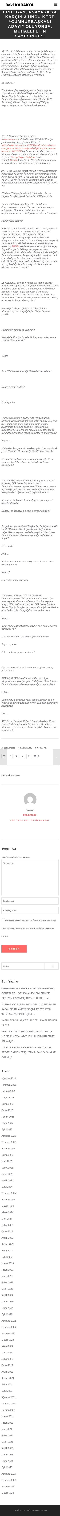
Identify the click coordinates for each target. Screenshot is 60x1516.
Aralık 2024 (7, 1180)
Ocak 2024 (7, 1231)
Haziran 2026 (8, 1091)
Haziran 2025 (8, 1148)
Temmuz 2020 (8, 1480)
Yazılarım (15, 775)
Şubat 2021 (7, 1435)
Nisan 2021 (7, 1422)
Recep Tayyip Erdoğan (23, 157)
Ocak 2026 (7, 1110)
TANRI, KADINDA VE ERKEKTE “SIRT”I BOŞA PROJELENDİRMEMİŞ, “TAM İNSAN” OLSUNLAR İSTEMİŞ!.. (28, 1052)
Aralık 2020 (7, 1448)
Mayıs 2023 (7, 1263)
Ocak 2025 (7, 1174)
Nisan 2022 (7, 1346)
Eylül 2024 (6, 1186)
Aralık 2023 (7, 1237)
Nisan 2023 (7, 1269)
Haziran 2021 (8, 1410)
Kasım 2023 (7, 1244)
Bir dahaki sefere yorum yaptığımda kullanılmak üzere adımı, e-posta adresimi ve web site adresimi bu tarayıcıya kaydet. (28, 928)
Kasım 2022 (7, 1301)
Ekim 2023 (7, 1250)
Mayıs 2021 (7, 1416)
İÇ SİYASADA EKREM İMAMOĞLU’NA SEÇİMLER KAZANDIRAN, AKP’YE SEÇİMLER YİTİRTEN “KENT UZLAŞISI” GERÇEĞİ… (28, 1009)
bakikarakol (30, 814)
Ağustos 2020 (8, 1473)
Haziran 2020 (8, 1486)
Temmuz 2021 (8, 1403)
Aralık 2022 (7, 1295)
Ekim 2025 (7, 1123)
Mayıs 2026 (7, 1097)
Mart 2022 (6, 1352)
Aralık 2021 (7, 1371)
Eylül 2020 (6, 1467)
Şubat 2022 (7, 1359)
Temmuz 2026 (8, 1084)
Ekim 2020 (7, 1461)
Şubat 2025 (7, 1167)
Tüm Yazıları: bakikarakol (30, 820)
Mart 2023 (6, 1276)
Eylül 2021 (6, 1390)
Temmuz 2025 (8, 1142)
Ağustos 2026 (8, 1078)
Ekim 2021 (7, 1384)
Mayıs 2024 (7, 1206)
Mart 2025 (6, 1161)
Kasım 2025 (7, 1116)
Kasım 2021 (7, 1378)
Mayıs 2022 (7, 1339)
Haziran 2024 (8, 1199)
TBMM (15, 246)
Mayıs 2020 (7, 1492)
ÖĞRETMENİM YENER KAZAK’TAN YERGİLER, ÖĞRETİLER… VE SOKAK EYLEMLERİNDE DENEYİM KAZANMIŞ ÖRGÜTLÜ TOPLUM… (27, 993)
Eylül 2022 (6, 1314)
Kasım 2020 (7, 1454)
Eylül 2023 (6, 1257)
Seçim (13, 160)
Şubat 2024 (7, 1225)
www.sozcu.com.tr (11, 139)
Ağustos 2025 (8, 1135)
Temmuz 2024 (8, 1193)
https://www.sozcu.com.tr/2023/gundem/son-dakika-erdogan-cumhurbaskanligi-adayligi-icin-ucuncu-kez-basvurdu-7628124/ (28, 148)
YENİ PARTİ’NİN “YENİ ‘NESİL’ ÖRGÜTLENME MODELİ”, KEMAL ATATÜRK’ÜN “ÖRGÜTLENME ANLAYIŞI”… (28, 1036)
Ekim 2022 (7, 1308)
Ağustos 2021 (8, 1397)
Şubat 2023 (7, 1282)
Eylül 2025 (6, 1129)
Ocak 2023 (7, 1288)
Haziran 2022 (8, 1333)
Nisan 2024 (7, 1212)
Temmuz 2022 (8, 1327)
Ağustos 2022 (8, 1320)
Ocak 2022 (7, 1365)
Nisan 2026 (7, 1104)
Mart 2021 (6, 1429)
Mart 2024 (6, 1218)
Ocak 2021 (7, 1441)
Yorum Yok (42, 748)
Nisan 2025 (7, 1155)
